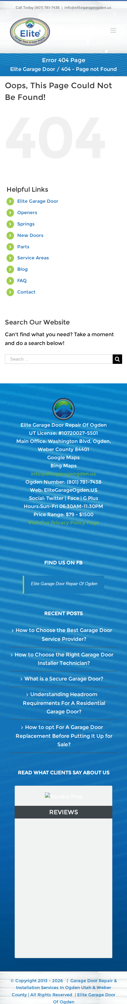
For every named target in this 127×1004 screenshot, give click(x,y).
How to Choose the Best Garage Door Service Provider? (64, 634)
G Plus (90, 498)
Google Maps (63, 457)
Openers (27, 212)
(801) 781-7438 (84, 482)
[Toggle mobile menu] (113, 30)
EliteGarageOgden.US (70, 490)
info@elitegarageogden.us (87, 7)
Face (73, 498)
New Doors (30, 235)
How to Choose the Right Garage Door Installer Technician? (64, 659)
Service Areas (33, 258)
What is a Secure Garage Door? (63, 679)
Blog (22, 269)
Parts (23, 247)
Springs (26, 224)
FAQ (22, 280)
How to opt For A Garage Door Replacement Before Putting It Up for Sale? (64, 736)
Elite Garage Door (37, 201)
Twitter (55, 498)
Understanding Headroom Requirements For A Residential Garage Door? (64, 703)
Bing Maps (63, 465)
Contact (26, 292)
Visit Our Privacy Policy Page (63, 522)
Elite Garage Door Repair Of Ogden (64, 583)
